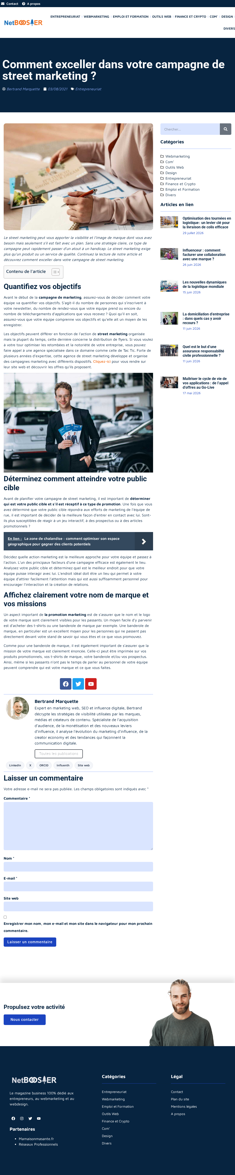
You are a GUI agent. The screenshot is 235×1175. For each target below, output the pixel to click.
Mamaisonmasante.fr (36, 1139)
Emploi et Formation (130, 16)
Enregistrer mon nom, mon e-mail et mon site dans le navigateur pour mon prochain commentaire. (78, 926)
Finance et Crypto (190, 16)
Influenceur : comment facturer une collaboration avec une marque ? (204, 254)
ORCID (43, 765)
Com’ (214, 16)
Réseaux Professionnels (38, 1144)
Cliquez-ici (102, 361)
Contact (177, 1092)
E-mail (10, 878)
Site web (84, 765)
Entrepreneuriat (65, 16)
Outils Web (161, 16)
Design (227, 16)
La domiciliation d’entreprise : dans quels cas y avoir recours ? (206, 318)
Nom (9, 858)
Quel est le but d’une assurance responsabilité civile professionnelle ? (203, 351)
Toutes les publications (58, 754)
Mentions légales (184, 1106)
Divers (229, 28)
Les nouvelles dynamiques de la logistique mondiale (205, 284)
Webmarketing (96, 16)
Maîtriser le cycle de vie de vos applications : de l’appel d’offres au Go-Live (205, 383)
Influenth (63, 765)
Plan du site (180, 1099)
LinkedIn (15, 765)
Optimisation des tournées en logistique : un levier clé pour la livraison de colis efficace (207, 222)
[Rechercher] (225, 129)
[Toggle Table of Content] (53, 272)
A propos (178, 1114)
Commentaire (17, 798)
